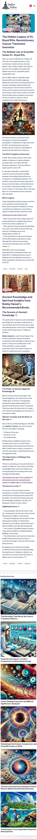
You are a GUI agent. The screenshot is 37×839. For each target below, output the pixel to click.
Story (26, 268)
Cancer (5, 268)
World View (27, 563)
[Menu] (34, 5)
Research (20, 268)
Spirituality (7, 289)
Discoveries (12, 268)
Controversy (8, 29)
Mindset (5, 563)
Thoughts (20, 563)
